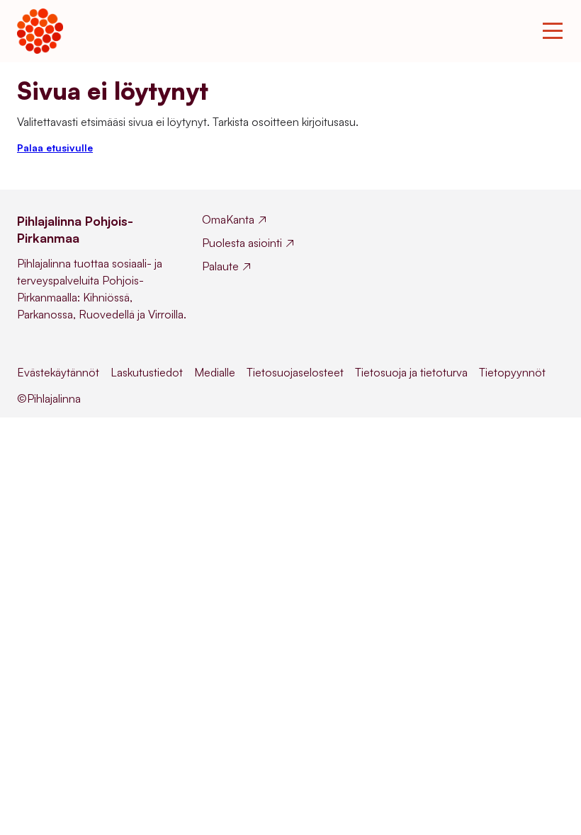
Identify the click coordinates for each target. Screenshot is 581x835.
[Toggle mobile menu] (552, 31)
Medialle (214, 372)
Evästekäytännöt (58, 372)
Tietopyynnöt (512, 372)
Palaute (220, 266)
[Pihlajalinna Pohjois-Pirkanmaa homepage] (40, 31)
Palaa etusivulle (55, 148)
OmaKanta (228, 219)
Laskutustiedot (147, 372)
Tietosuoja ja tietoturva (411, 372)
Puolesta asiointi (242, 243)
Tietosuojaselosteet (295, 372)
